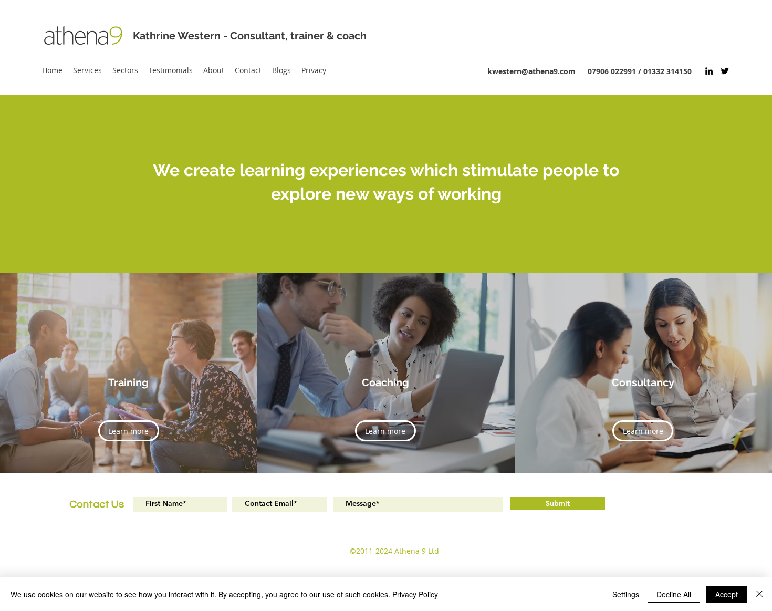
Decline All (673, 594)
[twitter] (724, 71)
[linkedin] (709, 71)
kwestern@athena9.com (531, 71)
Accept (726, 594)
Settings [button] (625, 594)
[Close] (759, 594)
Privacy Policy (415, 594)
